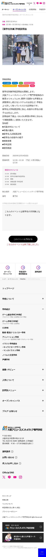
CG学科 (5, 327)
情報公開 (5, 500)
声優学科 (6, 359)
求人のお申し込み (10, 463)
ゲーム (15, 83)
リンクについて (7, 504)
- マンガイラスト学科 (11, 350)
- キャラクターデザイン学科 (14, 347)
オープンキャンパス (19, 9)
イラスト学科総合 (9, 343)
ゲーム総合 (7, 83)
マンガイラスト (23, 86)
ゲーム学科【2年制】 (10, 321)
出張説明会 (32, 9)
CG (21, 83)
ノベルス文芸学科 (9, 355)
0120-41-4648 (11, 441)
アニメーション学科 (10, 337)
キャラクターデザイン (10, 86)
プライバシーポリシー (9, 511)
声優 (32, 86)
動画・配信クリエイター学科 (13, 332)
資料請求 (6, 451)
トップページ (8, 288)
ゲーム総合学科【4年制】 (12, 314)
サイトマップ (6, 496)
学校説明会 (6, 79)
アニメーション (29, 83)
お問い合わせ (8, 457)
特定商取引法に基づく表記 (11, 507)
